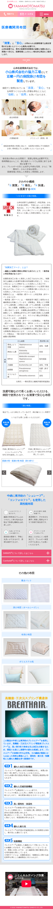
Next (49, 472)
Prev (4, 472)
